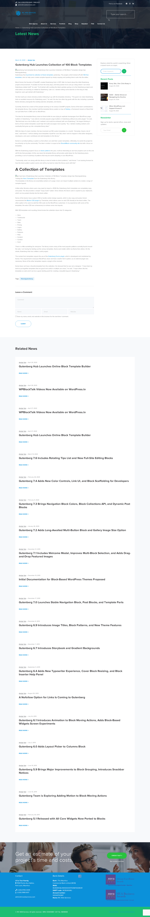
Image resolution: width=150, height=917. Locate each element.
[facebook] (79, 876)
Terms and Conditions (127, 912)
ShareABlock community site (70, 143)
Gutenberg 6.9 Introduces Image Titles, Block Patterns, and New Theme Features (70, 625)
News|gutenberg (27, 279)
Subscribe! (124, 130)
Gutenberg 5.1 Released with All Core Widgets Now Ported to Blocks (62, 818)
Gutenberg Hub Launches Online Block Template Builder (55, 366)
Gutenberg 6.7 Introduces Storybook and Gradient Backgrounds (59, 648)
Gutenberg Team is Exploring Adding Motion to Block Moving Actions (63, 795)
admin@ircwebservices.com (25, 897)
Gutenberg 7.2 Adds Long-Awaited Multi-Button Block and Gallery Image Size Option (72, 530)
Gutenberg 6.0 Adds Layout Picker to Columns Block (52, 746)
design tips (31, 60)
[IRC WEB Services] (25, 13)
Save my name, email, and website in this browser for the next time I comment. (42, 316)
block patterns (45, 150)
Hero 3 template (28, 178)
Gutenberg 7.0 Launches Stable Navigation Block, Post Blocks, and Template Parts (71, 602)
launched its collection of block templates (39, 75)
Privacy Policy (113, 912)
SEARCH (109, 19)
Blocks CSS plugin (33, 200)
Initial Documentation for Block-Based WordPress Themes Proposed (62, 579)
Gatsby (68, 109)
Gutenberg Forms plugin (56, 256)
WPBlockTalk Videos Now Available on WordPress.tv (52, 389)
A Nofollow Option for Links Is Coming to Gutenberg (52, 697)
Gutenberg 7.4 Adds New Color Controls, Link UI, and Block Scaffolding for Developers (74, 480)
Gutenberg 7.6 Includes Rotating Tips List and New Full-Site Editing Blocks (66, 458)
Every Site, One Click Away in (120, 83)
